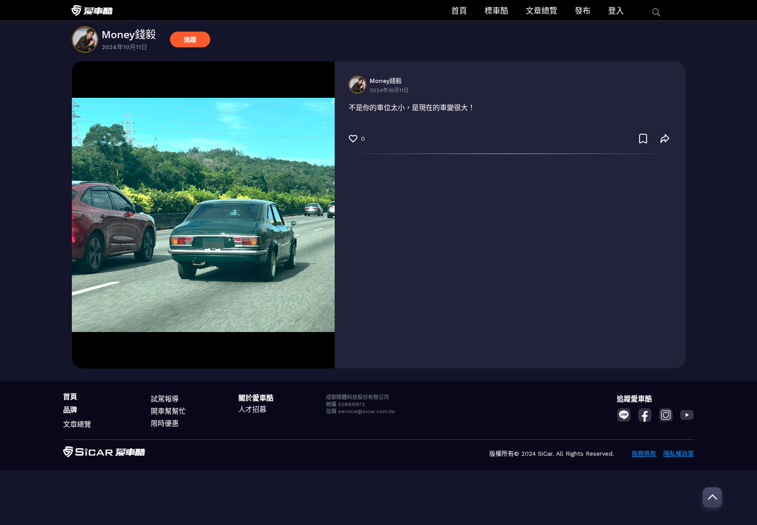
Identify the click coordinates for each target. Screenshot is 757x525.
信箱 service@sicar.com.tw (360, 411)
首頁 (459, 10)
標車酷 (496, 10)
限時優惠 (165, 423)
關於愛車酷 (255, 398)
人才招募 (252, 409)
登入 (616, 10)
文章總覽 (541, 10)
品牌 (70, 410)
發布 (583, 10)
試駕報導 (165, 399)
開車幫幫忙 (168, 411)
